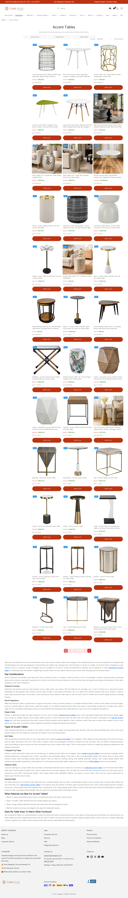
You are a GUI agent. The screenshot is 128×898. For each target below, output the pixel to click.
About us (4, 834)
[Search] (58, 8)
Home (3, 20)
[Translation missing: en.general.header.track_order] (110, 8)
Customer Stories (7, 842)
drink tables (94, 761)
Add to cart (47, 87)
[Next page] (89, 651)
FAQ (45, 842)
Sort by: (92, 39)
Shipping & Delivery (51, 845)
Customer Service (50, 834)
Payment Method (93, 842)
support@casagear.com (53, 855)
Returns (47, 838)
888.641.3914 (49, 861)
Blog (3, 838)
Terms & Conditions (94, 838)
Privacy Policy (92, 834)
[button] (122, 9)
